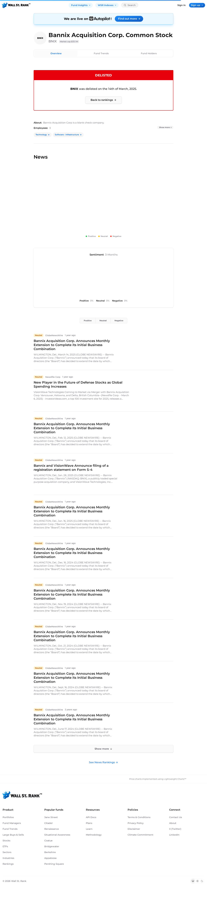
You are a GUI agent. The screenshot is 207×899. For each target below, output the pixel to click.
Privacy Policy (136, 823)
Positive (88, 320)
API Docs (91, 817)
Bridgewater (51, 846)
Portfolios (8, 817)
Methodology (94, 834)
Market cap (69, 41)
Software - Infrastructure (67, 134)
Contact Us (175, 817)
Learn (89, 828)
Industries (8, 858)
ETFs (5, 846)
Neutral (103, 320)
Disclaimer (134, 828)
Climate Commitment (140, 834)
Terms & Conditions (139, 817)
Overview (56, 53)
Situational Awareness (57, 834)
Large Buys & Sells (13, 834)
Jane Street (51, 817)
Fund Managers (12, 823)
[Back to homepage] (16, 5)
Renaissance (51, 828)
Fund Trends (101, 53)
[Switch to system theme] (193, 881)
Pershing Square (54, 863)
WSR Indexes (105, 5)
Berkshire (50, 852)
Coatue (48, 840)
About (172, 823)
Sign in (181, 5)
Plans (89, 823)
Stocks (6, 840)
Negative (118, 320)
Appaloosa (50, 858)
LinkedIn (174, 834)
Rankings (8, 863)
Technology (41, 134)
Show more (164, 127)
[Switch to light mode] (197, 881)
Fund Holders (149, 53)
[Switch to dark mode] (202, 881)
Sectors (7, 852)
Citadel (48, 823)
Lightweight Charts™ (175, 779)
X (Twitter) (175, 828)
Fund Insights (79, 5)
